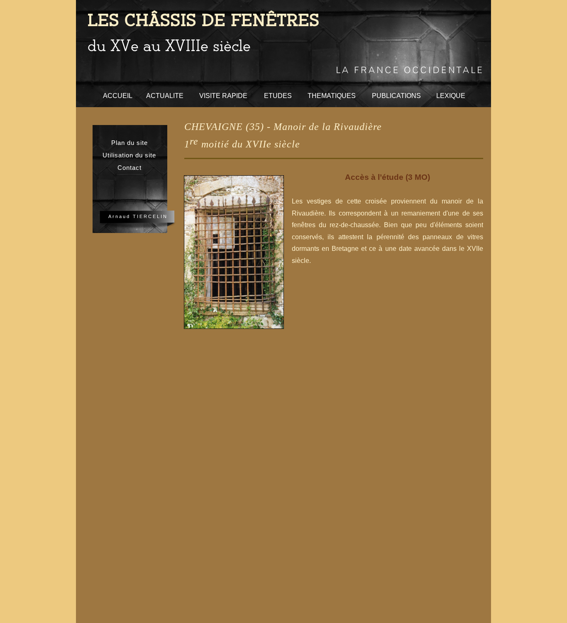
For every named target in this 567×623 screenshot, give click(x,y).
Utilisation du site (129, 155)
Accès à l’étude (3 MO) (387, 177)
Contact (129, 167)
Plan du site (129, 143)
